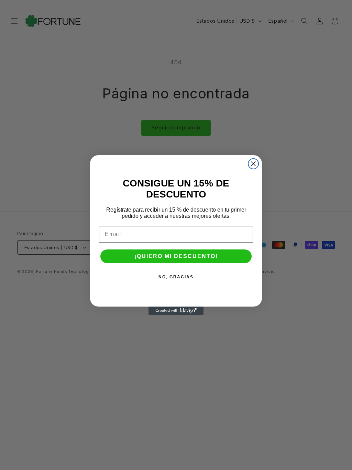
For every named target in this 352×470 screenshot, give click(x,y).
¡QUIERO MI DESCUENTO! (176, 256)
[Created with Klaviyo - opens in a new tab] (176, 311)
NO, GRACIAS (176, 277)
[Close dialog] (253, 164)
